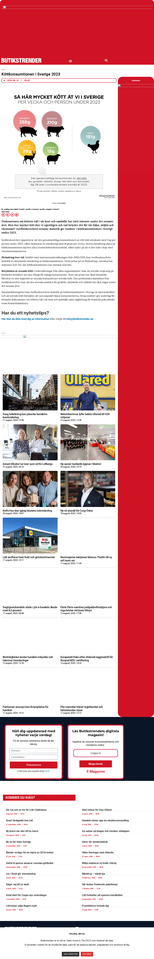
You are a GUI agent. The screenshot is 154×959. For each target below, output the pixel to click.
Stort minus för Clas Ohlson (97, 809)
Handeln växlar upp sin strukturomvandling (105, 820)
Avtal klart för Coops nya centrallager (26, 895)
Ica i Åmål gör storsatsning (20, 873)
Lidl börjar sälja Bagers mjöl (21, 905)
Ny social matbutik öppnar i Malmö (80, 464)
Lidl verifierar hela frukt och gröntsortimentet (29, 557)
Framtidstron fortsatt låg (95, 905)
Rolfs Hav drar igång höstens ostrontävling (27, 510)
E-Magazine (96, 772)
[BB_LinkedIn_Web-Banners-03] (59, 337)
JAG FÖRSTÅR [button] (70, 954)
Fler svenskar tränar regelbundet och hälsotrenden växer (81, 708)
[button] (70, 60)
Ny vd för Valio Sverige (18, 841)
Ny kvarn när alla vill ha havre (22, 831)
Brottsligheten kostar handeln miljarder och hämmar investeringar (28, 658)
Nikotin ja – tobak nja (93, 873)
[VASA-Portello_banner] (77, 8)
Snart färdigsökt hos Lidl (19, 820)
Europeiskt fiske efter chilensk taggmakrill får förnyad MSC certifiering (86, 658)
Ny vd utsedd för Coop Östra (76, 510)
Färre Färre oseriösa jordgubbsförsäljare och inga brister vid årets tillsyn (86, 609)
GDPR (47, 771)
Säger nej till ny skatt (17, 884)
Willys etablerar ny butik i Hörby (99, 863)
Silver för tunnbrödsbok (95, 841)
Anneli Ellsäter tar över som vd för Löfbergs (28, 464)
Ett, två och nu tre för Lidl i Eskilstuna (26, 809)
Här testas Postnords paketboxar (100, 884)
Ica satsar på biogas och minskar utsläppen (105, 831)
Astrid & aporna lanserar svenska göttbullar (30, 863)
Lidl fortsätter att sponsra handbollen (102, 895)
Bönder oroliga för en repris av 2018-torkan (29, 852)
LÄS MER (87, 954)
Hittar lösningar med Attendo (98, 852)
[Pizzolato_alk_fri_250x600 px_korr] (136, 86)
